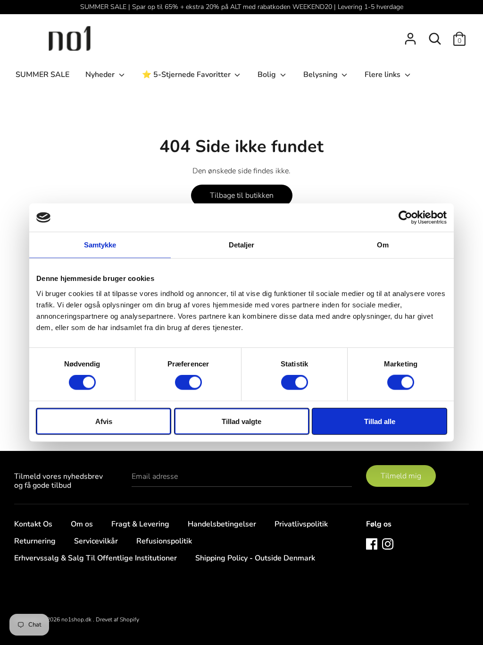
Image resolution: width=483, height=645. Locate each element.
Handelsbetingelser (222, 524)
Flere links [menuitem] (383, 74)
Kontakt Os (33, 524)
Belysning (321, 74)
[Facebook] (371, 543)
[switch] (188, 382)
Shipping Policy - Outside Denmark (255, 558)
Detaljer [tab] (242, 245)
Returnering (35, 541)
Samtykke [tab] (100, 245)
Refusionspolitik (164, 541)
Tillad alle (379, 421)
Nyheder (101, 74)
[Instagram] (387, 543)
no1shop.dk (77, 619)
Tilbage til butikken (242, 195)
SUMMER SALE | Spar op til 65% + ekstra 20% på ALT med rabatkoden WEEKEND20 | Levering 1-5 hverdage (241, 6)
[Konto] (410, 35)
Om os (82, 524)
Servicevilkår (96, 541)
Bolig (268, 74)
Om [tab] (383, 245)
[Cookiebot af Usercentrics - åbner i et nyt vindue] (405, 218)
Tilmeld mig (401, 476)
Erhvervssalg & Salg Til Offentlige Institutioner (95, 558)
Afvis (103, 421)
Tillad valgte (241, 421)
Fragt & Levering (140, 524)
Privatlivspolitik (301, 524)
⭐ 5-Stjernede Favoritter (187, 74)
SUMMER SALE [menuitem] (42, 74)
